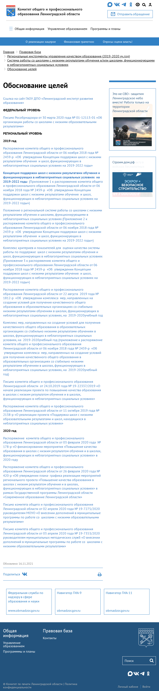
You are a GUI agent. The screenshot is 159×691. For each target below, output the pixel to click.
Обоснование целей (22, 69)
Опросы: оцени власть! (117, 42)
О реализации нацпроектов (41, 43)
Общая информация (29, 29)
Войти (146, 687)
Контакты (50, 638)
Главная (8, 52)
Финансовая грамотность (79, 43)
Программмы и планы (19, 651)
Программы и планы (105, 29)
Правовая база (30, 52)
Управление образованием (67, 29)
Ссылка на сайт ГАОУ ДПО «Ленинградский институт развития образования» (48, 100)
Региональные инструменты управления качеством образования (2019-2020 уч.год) (68, 56)
